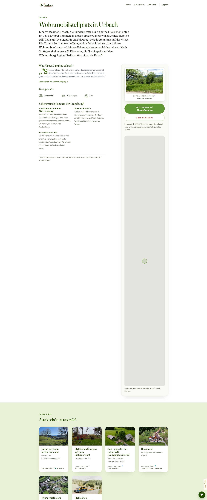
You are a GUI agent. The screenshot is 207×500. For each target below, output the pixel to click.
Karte (128, 5)
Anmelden (151, 5)
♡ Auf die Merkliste (144, 118)
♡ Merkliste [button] (139, 5)
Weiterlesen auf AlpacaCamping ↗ (53, 82)
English (165, 5)
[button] (201, 494)
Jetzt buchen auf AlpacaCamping (144, 108)
